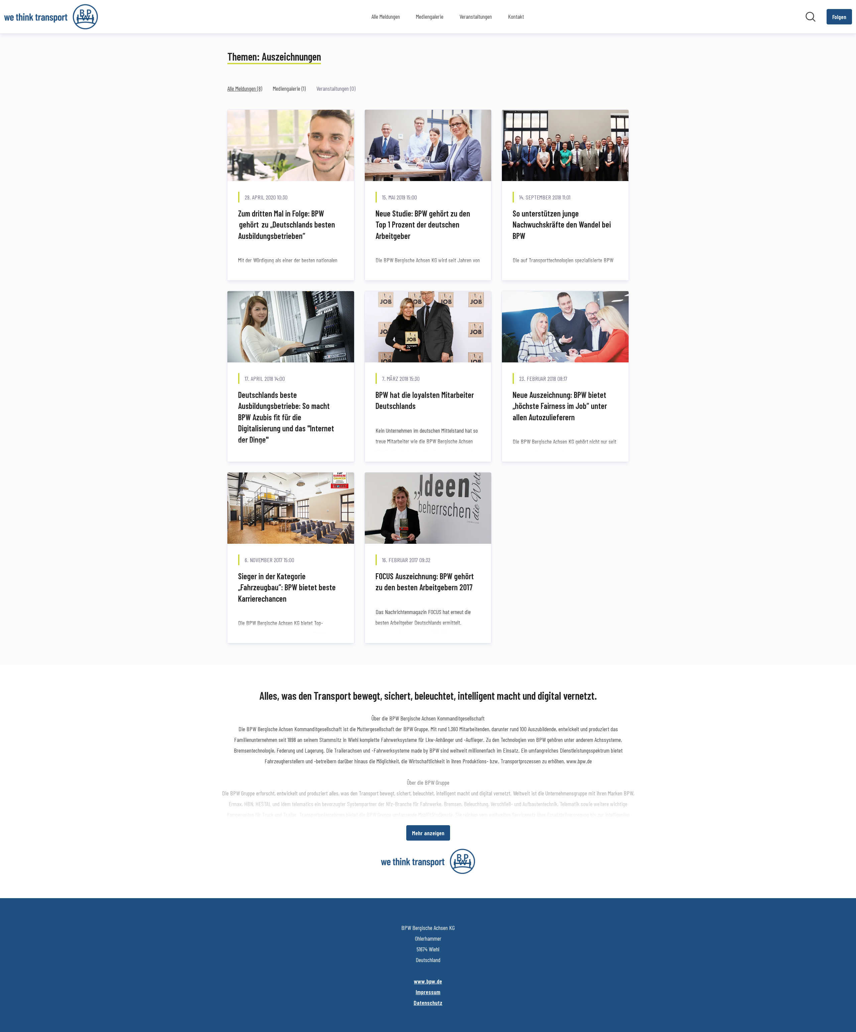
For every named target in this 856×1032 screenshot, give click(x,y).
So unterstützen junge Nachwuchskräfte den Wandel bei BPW (562, 224)
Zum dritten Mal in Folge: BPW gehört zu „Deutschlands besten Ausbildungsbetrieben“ (286, 224)
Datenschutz (428, 1002)
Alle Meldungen (385, 16)
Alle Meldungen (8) (244, 88)
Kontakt (516, 16)
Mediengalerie (429, 16)
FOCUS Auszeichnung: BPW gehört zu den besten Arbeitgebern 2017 (425, 581)
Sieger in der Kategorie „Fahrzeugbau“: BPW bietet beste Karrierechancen (287, 587)
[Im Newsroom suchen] (810, 16)
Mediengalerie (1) (289, 88)
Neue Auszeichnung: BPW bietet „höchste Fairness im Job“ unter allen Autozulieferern (560, 406)
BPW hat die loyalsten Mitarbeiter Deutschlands (425, 400)
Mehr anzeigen (428, 833)
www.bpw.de (428, 981)
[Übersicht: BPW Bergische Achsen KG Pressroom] (51, 16)
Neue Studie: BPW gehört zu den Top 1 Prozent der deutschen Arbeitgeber (423, 224)
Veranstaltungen (475, 16)
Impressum (428, 992)
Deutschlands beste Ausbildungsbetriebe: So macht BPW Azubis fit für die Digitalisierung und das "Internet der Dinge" (286, 417)
